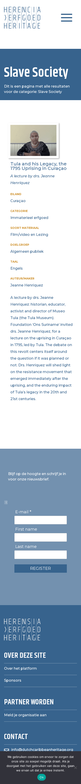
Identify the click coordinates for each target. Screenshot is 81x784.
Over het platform (20, 668)
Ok (42, 777)
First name (26, 529)
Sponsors (12, 680)
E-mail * (23, 511)
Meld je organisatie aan (25, 715)
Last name (26, 546)
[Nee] (75, 767)
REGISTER (40, 568)
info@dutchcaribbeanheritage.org (42, 750)
